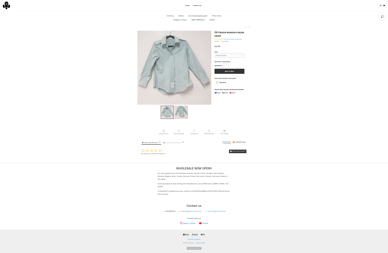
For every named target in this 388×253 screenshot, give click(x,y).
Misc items (216, 16)
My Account (163, 134)
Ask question (238, 39)
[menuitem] (246, 27)
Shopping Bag (209, 134)
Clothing (170, 16)
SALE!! (212, 20)
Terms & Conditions (194, 239)
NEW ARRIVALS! (198, 20)
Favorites (194, 134)
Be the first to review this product (153, 154)
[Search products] (382, 17)
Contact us (197, 5)
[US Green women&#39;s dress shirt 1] (181, 112)
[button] (222, 82)
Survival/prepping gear (198, 16)
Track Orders (179, 134)
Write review (228, 39)
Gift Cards (224, 134)
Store (187, 5)
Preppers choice (180, 20)
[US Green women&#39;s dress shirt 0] (167, 112)
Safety (181, 16)
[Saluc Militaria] (6, 5)
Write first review (238, 151)
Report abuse (200, 243)
